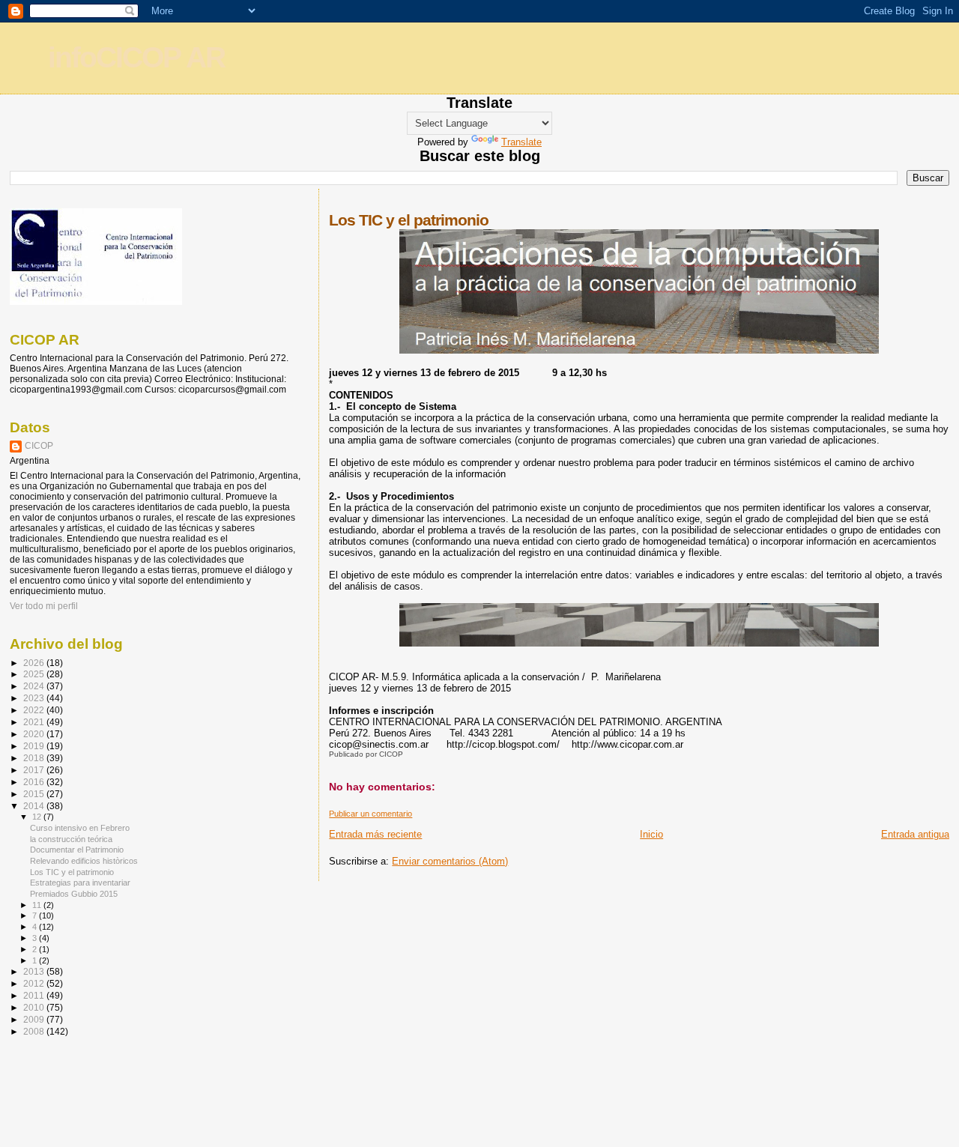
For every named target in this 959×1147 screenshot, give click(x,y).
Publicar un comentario (370, 813)
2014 (34, 806)
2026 (34, 663)
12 (37, 816)
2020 (34, 734)
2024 (34, 686)
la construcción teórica (71, 839)
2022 (34, 710)
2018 (34, 758)
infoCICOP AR (136, 57)
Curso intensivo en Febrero (80, 827)
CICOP (39, 446)
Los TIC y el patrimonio (72, 872)
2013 (34, 971)
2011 (34, 995)
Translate (521, 142)
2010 (34, 1007)
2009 (34, 1019)
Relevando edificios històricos (84, 860)
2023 (34, 698)
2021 (34, 722)
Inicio (651, 834)
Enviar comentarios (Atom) (450, 861)
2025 (34, 674)
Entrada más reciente (375, 834)
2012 (34, 983)
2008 (34, 1031)
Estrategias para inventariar (80, 882)
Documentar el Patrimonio (77, 849)
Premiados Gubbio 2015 (74, 893)
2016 (34, 782)
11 (37, 905)
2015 (34, 794)
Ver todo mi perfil (44, 606)
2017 (34, 770)
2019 (34, 746)
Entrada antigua (915, 834)
